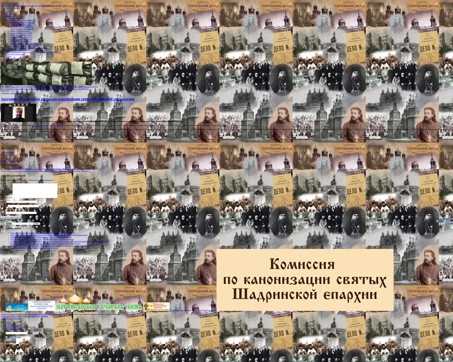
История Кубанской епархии (17, 50)
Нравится (9, 155)
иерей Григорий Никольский (22, 29)
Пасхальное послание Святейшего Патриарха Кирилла (32, 248)
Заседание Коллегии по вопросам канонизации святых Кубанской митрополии (67, 99)
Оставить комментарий (10, 161)
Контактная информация (16, 59)
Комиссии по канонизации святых (48, 125)
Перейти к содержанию (10, 8)
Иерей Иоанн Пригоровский (22, 27)
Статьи (8, 56)
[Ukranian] (447, 223)
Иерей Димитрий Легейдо (21, 42)
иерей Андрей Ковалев (19, 31)
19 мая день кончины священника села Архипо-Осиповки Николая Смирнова (41, 239)
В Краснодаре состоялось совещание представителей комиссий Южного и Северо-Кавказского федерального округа (49, 87)
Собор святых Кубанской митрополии (21, 20)
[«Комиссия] (305, 310)
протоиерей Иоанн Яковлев (21, 37)
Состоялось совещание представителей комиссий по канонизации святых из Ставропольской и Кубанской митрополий (58, 241)
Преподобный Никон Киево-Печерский (26, 44)
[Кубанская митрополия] (99, 310)
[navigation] (226, 328)
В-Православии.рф (13, 329)
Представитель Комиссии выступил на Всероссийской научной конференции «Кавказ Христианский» (51, 246)
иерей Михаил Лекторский (21, 39)
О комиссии (10, 14)
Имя (3, 202)
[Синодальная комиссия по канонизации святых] (41, 310)
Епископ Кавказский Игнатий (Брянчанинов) (28, 48)
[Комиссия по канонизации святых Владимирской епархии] (156, 310)
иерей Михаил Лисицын (20, 25)
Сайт (3, 213)
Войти (44, 316)
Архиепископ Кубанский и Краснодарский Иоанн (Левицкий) (35, 52)
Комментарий (6, 197)
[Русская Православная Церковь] (17, 310)
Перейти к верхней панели (12, 318)
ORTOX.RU (36, 316)
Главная (9, 12)
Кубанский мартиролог (15, 54)
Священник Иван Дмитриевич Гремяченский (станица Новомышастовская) (41, 237)
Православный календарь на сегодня (20, 327)
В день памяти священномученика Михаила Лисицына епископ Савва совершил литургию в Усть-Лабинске (46, 89)
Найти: (8, 224)
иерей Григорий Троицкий (21, 33)
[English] (440, 221)
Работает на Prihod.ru (9, 316)
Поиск (30, 333)
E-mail (4, 206)
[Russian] (448, 221)
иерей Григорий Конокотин (21, 35)
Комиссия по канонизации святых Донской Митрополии (193, 310)
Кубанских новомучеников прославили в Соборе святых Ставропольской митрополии (45, 244)
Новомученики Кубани (15, 18)
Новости (9, 16)
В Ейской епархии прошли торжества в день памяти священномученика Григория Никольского (49, 235)
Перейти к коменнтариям (12, 93)
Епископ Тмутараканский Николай (24, 46)
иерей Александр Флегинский (22, 22)
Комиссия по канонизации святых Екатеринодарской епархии (26, 6)
